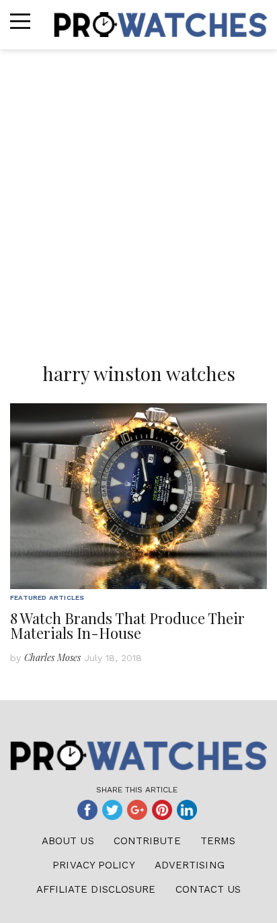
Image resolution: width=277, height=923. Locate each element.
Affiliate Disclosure (96, 889)
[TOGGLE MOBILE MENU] (20, 21)
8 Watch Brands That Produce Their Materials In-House (127, 625)
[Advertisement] (138, 194)
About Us (68, 841)
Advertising (190, 865)
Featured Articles (47, 597)
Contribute (147, 841)
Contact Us (208, 889)
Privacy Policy (93, 865)
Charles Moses (52, 657)
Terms (218, 841)
